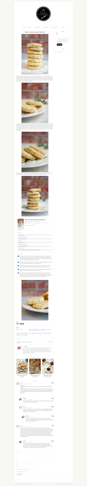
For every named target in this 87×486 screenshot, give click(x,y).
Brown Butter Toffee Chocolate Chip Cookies (22, 376)
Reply (52, 398)
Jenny (26, 346)
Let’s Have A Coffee (55, 27)
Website (17, 466)
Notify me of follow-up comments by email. (23, 469)
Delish (28, 127)
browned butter (24, 333)
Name (17, 461)
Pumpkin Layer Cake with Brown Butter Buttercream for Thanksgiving (24, 342)
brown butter (19, 333)
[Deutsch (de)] (57, 34)
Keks (43, 333)
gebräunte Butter (34, 333)
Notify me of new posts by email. (22, 471)
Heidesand (39, 333)
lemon (46, 333)
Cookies (29, 333)
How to (62, 27)
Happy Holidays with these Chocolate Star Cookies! (48, 376)
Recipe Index (37, 27)
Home (24, 27)
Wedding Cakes (46, 27)
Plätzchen (49, 333)
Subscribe (59, 44)
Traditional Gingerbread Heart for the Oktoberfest (35, 376)
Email (17, 464)
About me (29, 27)
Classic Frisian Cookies (19, 329)
